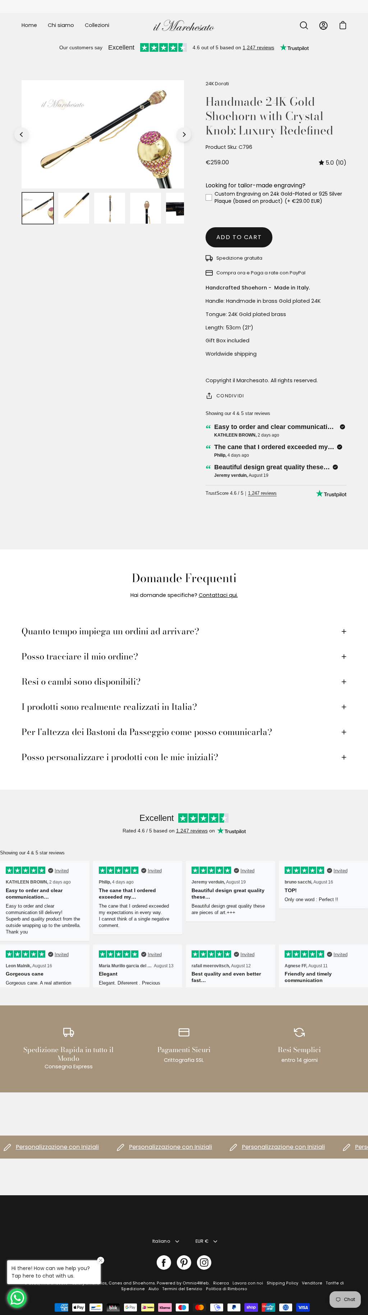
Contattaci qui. (218, 595)
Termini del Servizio (182, 1289)
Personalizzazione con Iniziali (44, 1147)
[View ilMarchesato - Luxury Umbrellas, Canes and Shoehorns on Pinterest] (184, 1262)
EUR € (202, 1241)
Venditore (312, 1283)
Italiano (161, 1241)
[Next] (184, 134)
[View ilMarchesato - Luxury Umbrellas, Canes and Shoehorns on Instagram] (204, 1262)
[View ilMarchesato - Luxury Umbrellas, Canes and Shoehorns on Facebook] (164, 1262)
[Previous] (21, 134)
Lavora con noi (248, 1283)
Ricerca (221, 1283)
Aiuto (153, 1289)
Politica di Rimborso (226, 1289)
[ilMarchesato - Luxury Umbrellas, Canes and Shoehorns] (184, 25)
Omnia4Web (196, 1283)
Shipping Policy (282, 1283)
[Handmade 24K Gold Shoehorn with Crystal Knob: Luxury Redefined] (38, 208)
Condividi (230, 395)
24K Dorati (217, 84)
